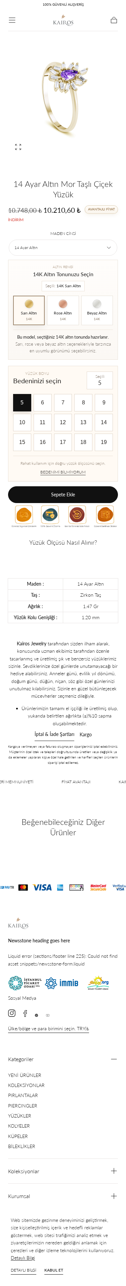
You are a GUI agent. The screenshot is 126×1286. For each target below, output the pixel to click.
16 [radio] (43, 442)
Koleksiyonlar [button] (23, 1171)
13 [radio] (83, 422)
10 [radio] (22, 422)
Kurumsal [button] (19, 1196)
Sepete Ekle (63, 494)
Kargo (86, 734)
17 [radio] (63, 442)
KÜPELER (18, 1136)
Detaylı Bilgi (23, 1257)
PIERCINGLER (22, 1105)
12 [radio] (63, 422)
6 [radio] (42, 402)
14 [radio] (104, 422)
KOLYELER (19, 1126)
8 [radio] (83, 402)
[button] (12, 20)
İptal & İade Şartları (54, 734)
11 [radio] (42, 422)
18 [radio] (83, 442)
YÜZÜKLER (19, 1116)
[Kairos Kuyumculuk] (18, 923)
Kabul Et (53, 1270)
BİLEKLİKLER (21, 1146)
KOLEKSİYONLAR (26, 1085)
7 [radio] (63, 402)
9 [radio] (104, 402)
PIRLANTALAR (23, 1095)
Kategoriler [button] (21, 1059)
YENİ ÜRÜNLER (24, 1075)
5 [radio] (22, 402)
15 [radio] (22, 442)
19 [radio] (104, 442)
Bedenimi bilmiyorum (63, 472)
